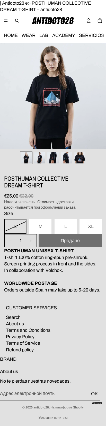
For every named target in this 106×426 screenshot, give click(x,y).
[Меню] (6, 21)
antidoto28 (41, 407)
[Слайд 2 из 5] (39, 157)
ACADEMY (63, 35)
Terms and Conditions (28, 330)
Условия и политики (53, 418)
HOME (11, 35)
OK (94, 393)
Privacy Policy (20, 336)
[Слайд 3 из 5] (53, 157)
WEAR (29, 35)
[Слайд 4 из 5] (66, 157)
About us (15, 323)
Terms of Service (23, 343)
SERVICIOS (91, 35)
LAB (43, 35)
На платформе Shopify (67, 407)
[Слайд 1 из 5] (26, 157)
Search (13, 317)
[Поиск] (17, 20)
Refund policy (20, 349)
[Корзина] (99, 20)
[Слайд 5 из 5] (79, 157)
